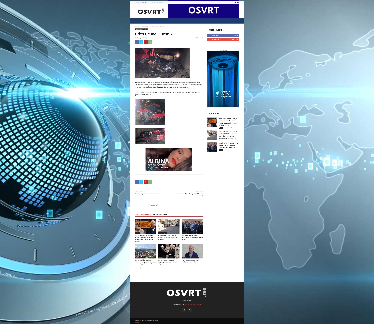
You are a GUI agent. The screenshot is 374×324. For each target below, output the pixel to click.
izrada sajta (138, 322)
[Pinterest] (146, 42)
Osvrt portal (140, 38)
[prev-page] (136, 268)
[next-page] (139, 268)
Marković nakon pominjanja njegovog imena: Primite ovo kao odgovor (167, 262)
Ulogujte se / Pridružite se (156, 2)
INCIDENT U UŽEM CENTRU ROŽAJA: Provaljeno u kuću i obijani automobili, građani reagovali (145, 262)
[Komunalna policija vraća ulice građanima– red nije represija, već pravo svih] (169, 226)
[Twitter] (141, 42)
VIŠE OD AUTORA (160, 215)
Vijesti (146, 29)
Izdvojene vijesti (146, 26)
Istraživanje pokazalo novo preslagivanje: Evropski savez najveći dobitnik (192, 237)
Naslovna (137, 26)
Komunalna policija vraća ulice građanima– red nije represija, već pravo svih (168, 237)
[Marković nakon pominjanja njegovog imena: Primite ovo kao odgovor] (169, 251)
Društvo (137, 233)
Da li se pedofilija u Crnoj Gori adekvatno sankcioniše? (190, 195)
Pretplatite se (233, 39)
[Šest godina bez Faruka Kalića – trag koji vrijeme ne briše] (192, 251)
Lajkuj (236, 35)
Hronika (137, 257)
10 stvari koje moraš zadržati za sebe (147, 194)
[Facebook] (235, 2)
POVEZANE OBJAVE (143, 215)
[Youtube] (238, 2)
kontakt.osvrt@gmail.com (193, 304)
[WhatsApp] (150, 42)
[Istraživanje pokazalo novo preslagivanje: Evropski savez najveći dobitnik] (192, 226)
